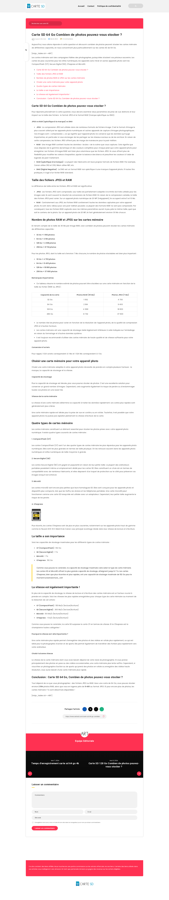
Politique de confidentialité (109, 6)
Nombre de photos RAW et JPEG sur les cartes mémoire (60, 78)
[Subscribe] (78, 847)
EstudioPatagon (91, 895)
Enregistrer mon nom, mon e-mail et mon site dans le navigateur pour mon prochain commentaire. (68, 822)
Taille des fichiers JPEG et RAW (49, 74)
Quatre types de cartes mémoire (50, 86)
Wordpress (89, 891)
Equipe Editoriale (84, 741)
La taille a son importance (47, 90)
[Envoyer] (59, 23)
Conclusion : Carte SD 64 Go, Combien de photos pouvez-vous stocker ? (67, 98)
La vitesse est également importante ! (53, 94)
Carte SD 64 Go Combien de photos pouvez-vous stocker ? (62, 70)
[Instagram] (139, 6)
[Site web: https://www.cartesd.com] (84, 746)
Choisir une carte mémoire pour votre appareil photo (59, 82)
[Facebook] (132, 6)
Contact (90, 6)
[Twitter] (136, 6)
